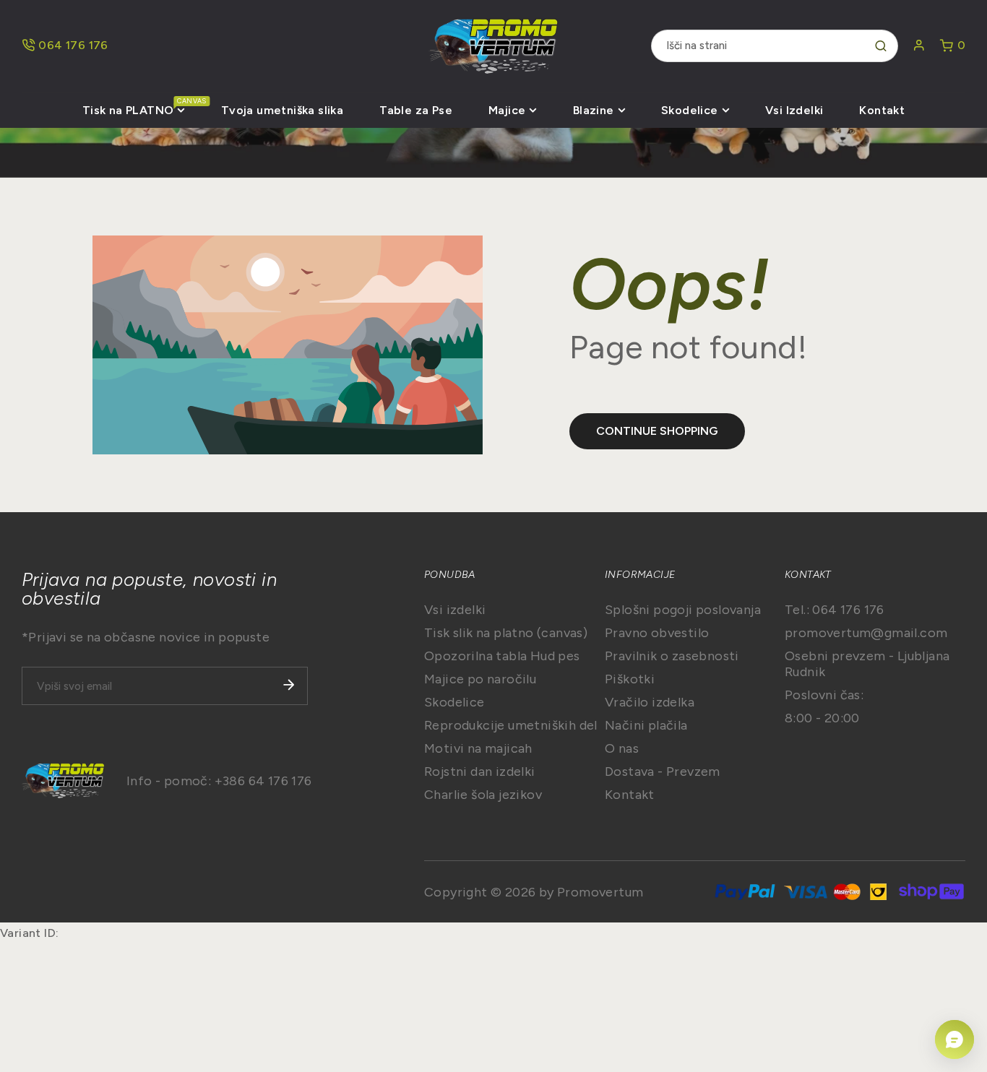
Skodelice (454, 702)
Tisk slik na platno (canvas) (505, 633)
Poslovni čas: (824, 695)
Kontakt (630, 795)
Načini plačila (646, 725)
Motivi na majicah (478, 748)
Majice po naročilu (480, 679)
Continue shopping (657, 431)
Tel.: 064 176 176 (834, 610)
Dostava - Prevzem (662, 771)
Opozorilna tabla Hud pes (502, 656)
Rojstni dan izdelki (479, 771)
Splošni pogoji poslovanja (683, 610)
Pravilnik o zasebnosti (672, 656)
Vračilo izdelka (649, 702)
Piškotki (630, 679)
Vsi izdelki (455, 610)
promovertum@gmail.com (866, 633)
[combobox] (774, 46)
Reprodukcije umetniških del (511, 725)
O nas (622, 748)
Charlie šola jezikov (483, 795)
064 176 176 (73, 45)
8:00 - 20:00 (822, 718)
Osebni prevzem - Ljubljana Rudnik (867, 664)
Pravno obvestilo (657, 633)
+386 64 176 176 (263, 781)
